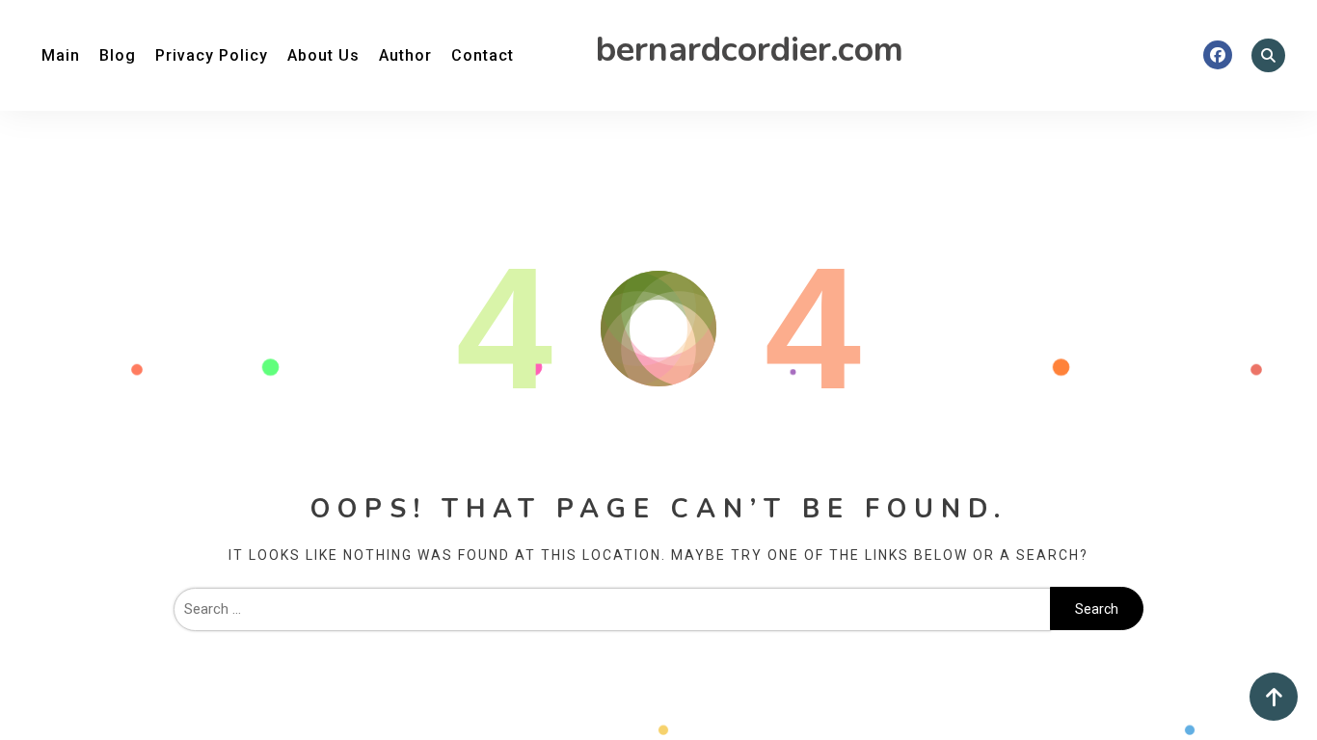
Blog (117, 55)
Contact (482, 55)
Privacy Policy (211, 55)
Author (405, 55)
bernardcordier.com (749, 49)
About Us (323, 55)
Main (60, 55)
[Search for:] (612, 609)
